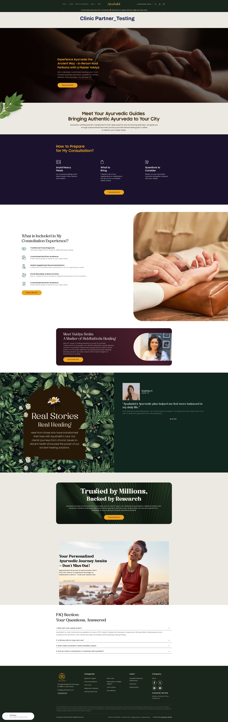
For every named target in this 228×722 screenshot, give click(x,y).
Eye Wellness (111, 690)
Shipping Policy (136, 717)
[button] (64, 4)
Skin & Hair (110, 678)
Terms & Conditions (114, 717)
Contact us (156, 698)
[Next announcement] (165, 10)
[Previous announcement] (63, 10)
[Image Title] (154, 683)
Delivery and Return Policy (160, 696)
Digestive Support (90, 678)
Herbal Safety (134, 687)
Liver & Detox (111, 687)
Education (133, 684)
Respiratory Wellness (91, 688)
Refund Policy (146, 717)
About (154, 678)
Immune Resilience (90, 682)
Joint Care (87, 685)
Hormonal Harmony (90, 692)
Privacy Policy (126, 717)
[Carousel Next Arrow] (225, 398)
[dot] (170, 419)
